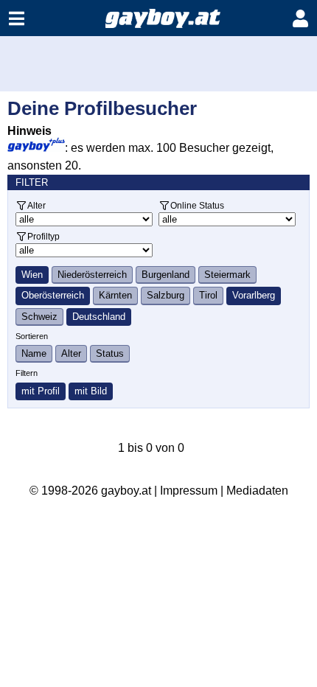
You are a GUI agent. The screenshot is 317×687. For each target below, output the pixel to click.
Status (110, 353)
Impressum (188, 490)
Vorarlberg (253, 295)
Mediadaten (257, 490)
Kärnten (115, 295)
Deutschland (98, 316)
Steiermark (227, 274)
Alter (36, 205)
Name (33, 353)
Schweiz (39, 316)
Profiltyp (43, 236)
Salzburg (165, 295)
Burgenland (165, 274)
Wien (32, 274)
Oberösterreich (52, 295)
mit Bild (90, 391)
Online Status (197, 205)
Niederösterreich (92, 274)
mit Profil (40, 391)
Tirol (208, 295)
